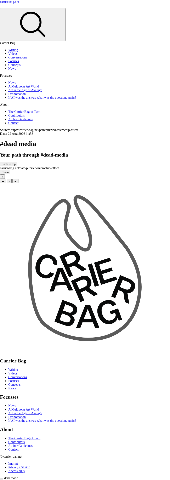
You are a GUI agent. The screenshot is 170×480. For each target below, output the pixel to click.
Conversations (17, 57)
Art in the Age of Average (25, 90)
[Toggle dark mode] (1, 479)
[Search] (33, 24)
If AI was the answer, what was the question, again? (42, 97)
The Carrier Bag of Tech (24, 111)
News (12, 68)
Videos (12, 53)
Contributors (16, 115)
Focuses (13, 61)
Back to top (9, 164)
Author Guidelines (20, 119)
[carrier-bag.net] (85, 352)
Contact (13, 123)
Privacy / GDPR (19, 467)
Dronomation (17, 94)
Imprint (13, 463)
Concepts (14, 65)
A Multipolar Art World (23, 86)
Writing (13, 50)
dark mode (11, 478)
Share (5, 172)
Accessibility (16, 471)
